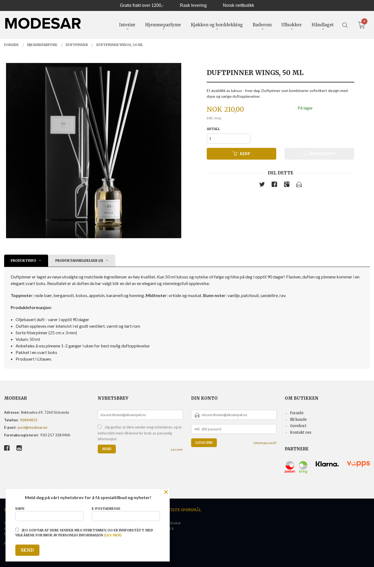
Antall (213, 129)
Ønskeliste (322, 153)
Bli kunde (298, 419)
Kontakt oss (300, 432)
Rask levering (193, 5)
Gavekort (298, 426)
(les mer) (113, 535)
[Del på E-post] (299, 185)
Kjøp (245, 153)
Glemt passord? (265, 443)
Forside (297, 413)
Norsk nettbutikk (238, 5)
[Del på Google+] (287, 185)
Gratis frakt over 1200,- (142, 5)
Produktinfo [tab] (23, 260)
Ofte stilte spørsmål (178, 510)
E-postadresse (106, 508)
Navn (19, 508)
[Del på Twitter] (262, 185)
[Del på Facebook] (274, 185)
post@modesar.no (32, 427)
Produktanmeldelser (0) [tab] (79, 260)
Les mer (177, 449)
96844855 (29, 420)
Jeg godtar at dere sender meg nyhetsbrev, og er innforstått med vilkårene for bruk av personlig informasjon (140, 433)
